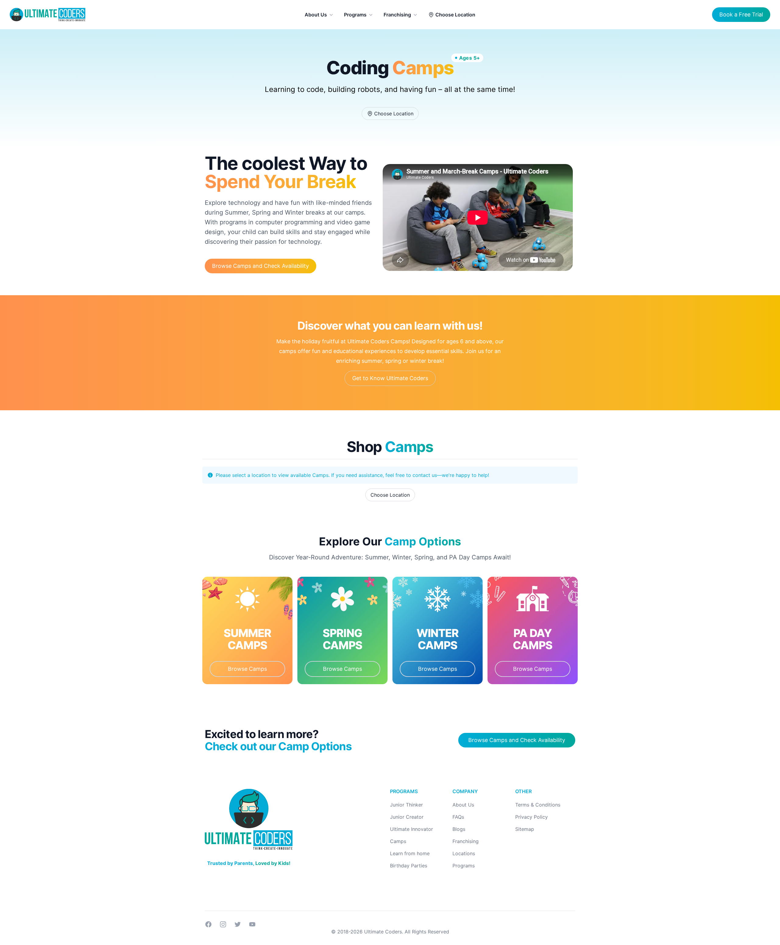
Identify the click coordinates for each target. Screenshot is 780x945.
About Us (316, 15)
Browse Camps (247, 669)
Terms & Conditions (537, 805)
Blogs (458, 829)
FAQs (458, 817)
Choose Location (455, 15)
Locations (463, 853)
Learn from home (410, 853)
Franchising (397, 15)
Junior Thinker (406, 805)
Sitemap (524, 829)
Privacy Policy (531, 817)
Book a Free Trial (741, 14)
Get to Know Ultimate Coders (390, 378)
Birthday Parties (408, 866)
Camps (398, 841)
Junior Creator (407, 817)
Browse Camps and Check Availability (260, 266)
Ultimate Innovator (411, 829)
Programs (355, 15)
